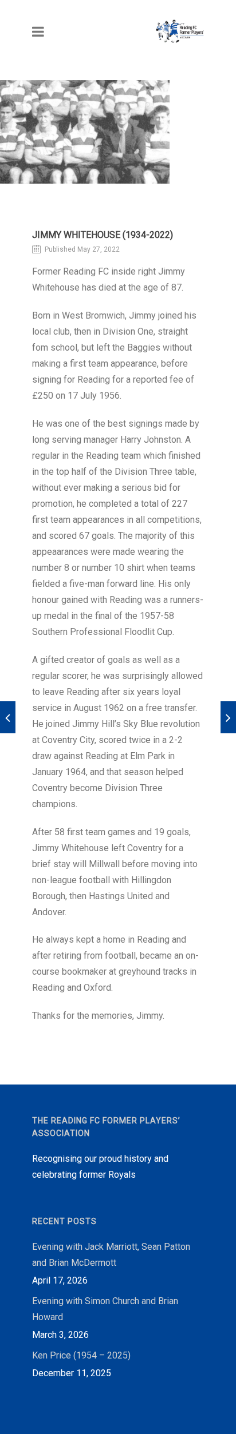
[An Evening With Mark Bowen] (228, 717)
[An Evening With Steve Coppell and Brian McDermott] (7, 717)
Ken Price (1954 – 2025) (81, 1355)
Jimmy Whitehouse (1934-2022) (102, 234)
